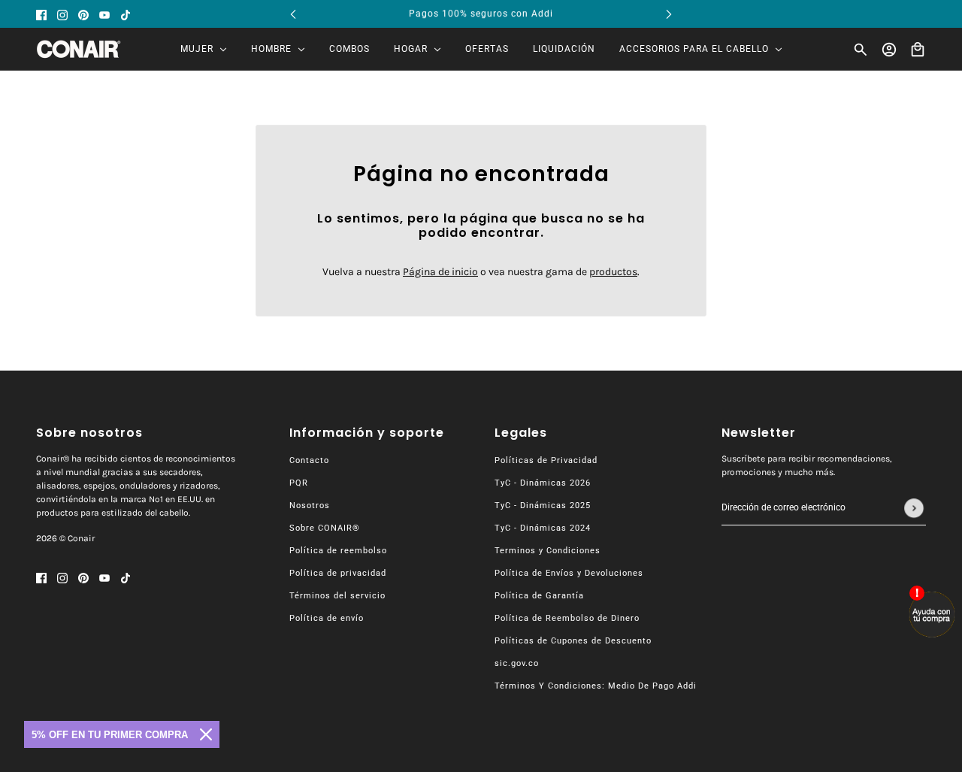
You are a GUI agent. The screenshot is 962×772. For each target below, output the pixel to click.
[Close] (206, 734)
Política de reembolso (338, 551)
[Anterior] (293, 14)
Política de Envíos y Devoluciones (569, 573)
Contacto (309, 460)
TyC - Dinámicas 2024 (543, 528)
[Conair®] (78, 49)
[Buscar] (860, 49)
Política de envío (326, 618)
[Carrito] (917, 49)
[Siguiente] (668, 14)
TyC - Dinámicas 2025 (543, 505)
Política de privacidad (337, 573)
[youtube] (104, 14)
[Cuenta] (889, 49)
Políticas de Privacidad (546, 460)
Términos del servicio (337, 596)
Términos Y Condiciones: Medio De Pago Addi (596, 686)
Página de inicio (440, 271)
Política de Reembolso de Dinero (567, 618)
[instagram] (62, 14)
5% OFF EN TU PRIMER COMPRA (110, 734)
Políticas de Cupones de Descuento (573, 641)
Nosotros (309, 505)
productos (613, 271)
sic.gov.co (517, 663)
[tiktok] (125, 14)
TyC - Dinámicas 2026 (543, 483)
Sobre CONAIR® (324, 528)
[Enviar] (914, 508)
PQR (298, 483)
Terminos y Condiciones (547, 551)
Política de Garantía (539, 596)
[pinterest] (83, 14)
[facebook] (41, 14)
